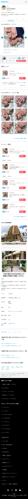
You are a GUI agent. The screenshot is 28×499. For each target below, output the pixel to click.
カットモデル (6, 432)
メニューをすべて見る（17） (20, 216)
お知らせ (5, 448)
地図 (3, 283)
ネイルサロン (8, 373)
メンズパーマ (6, 421)
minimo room (6, 452)
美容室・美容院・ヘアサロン (9, 384)
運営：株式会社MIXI (7, 444)
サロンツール (6, 459)
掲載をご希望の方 (7, 455)
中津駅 (12, 367)
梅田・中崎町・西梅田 (19, 373)
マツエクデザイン (7, 428)
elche (7, 374)
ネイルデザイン (8, 52)
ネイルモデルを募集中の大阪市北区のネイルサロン (11, 345)
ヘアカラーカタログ (7, 414)
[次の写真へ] (26, 37)
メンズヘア (5, 411)
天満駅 (2, 369)
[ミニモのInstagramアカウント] (8, 490)
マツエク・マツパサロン (8, 391)
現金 (9, 301)
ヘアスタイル (6, 407)
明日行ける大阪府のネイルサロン (8, 355)
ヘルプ (4, 480)
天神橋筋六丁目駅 (19, 367)
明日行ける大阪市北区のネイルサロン (8, 343)
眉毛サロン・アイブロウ (8, 395)
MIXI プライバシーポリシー (9, 477)
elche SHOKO (12, 374)
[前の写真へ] (2, 37)
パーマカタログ (6, 418)
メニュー (17, 19)
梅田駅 (8, 367)
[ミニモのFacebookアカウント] (16, 490)
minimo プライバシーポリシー (10, 473)
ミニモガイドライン (7, 466)
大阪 (13, 373)
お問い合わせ (11, 323)
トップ (2, 373)
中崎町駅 (3, 374)
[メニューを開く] (26, 2)
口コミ (23, 19)
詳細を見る (22, 85)
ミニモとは (5, 441)
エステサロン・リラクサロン (9, 398)
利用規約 (5, 469)
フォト (18, 374)
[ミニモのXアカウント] (12, 490)
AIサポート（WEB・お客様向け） (11, 484)
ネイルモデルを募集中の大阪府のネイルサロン (10, 357)
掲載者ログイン (6, 462)
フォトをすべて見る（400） (20, 138)
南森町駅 (7, 369)
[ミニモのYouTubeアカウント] (20, 490)
